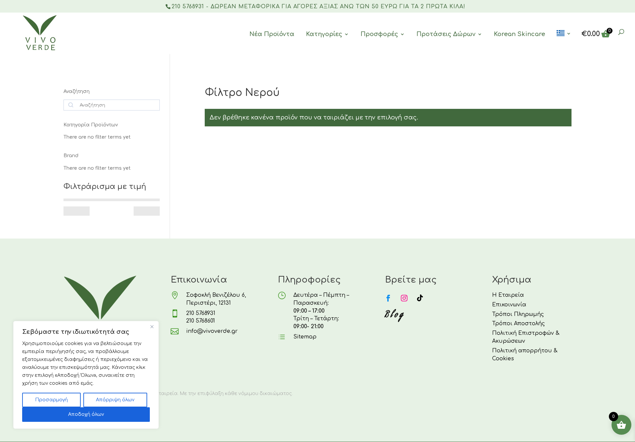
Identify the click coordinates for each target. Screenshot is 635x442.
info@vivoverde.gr (212, 331)
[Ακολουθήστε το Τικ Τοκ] (420, 298)
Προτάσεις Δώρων (446, 34)
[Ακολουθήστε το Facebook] (388, 298)
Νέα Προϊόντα (271, 34)
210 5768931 (200, 313)
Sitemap (305, 337)
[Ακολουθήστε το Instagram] (404, 298)
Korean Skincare (519, 34)
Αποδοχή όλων (86, 414)
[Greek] (564, 42)
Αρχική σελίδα (221, 79)
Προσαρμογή (51, 399)
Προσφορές (379, 34)
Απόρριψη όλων (115, 399)
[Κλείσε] (152, 327)
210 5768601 (200, 321)
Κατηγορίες (324, 34)
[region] (86, 375)
